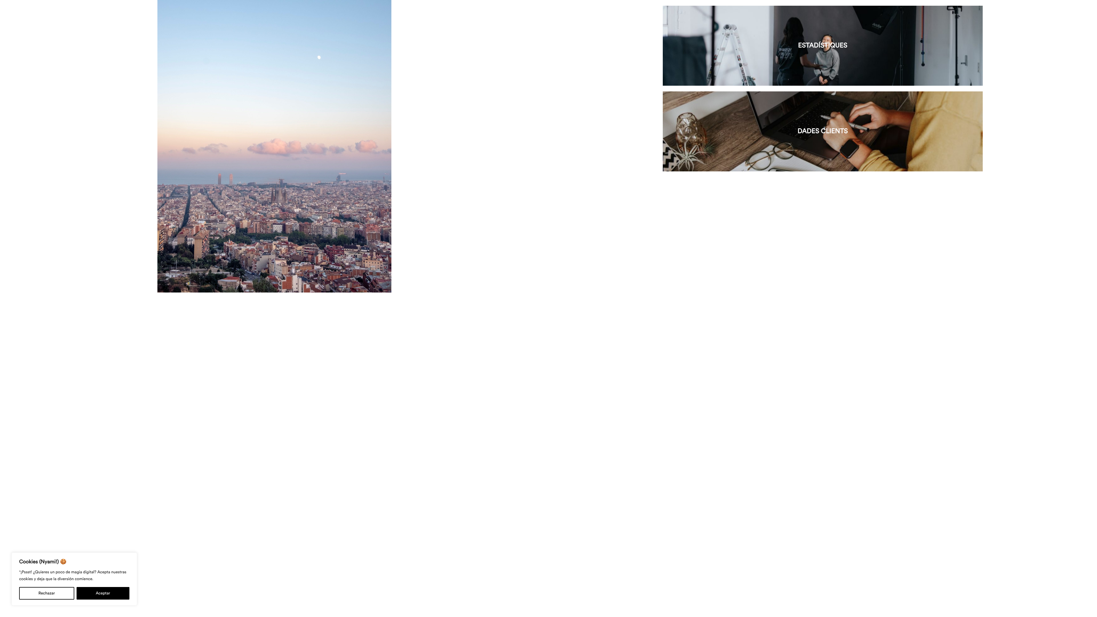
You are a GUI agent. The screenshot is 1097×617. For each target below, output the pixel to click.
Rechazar (47, 593)
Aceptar (103, 593)
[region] (74, 579)
